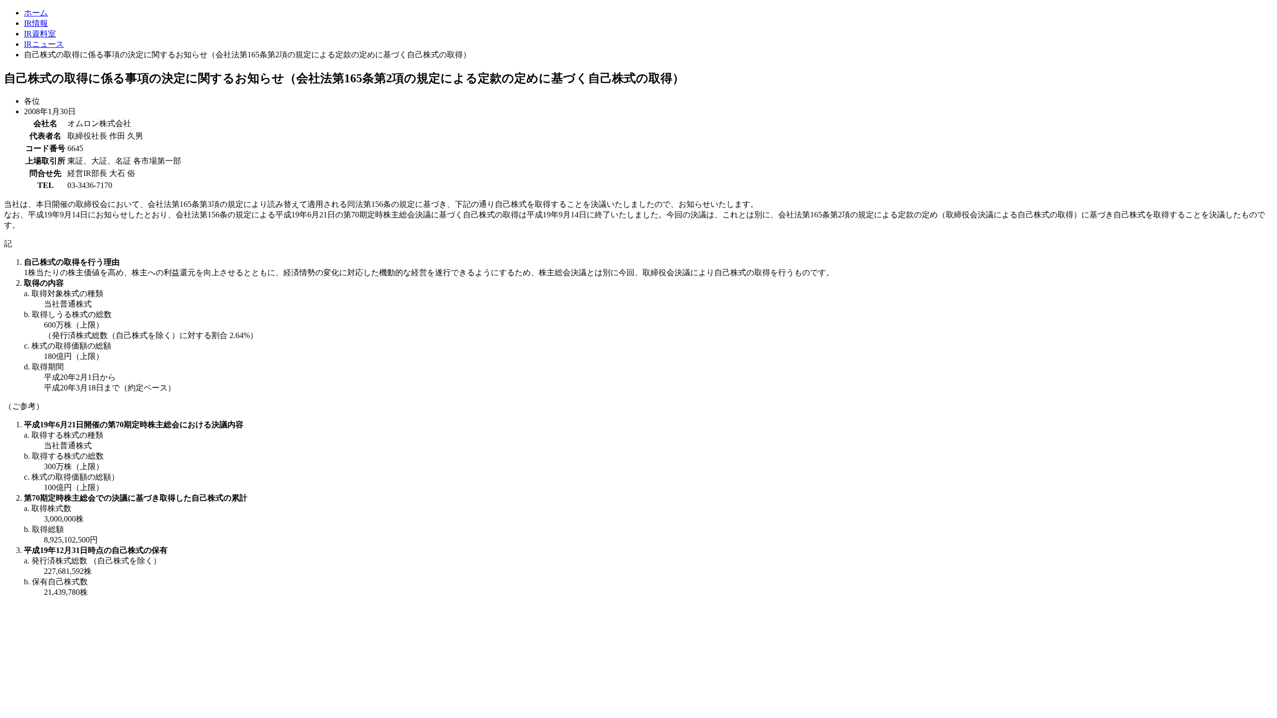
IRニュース (44, 44)
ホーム (36, 12)
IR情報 (36, 23)
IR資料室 (40, 33)
